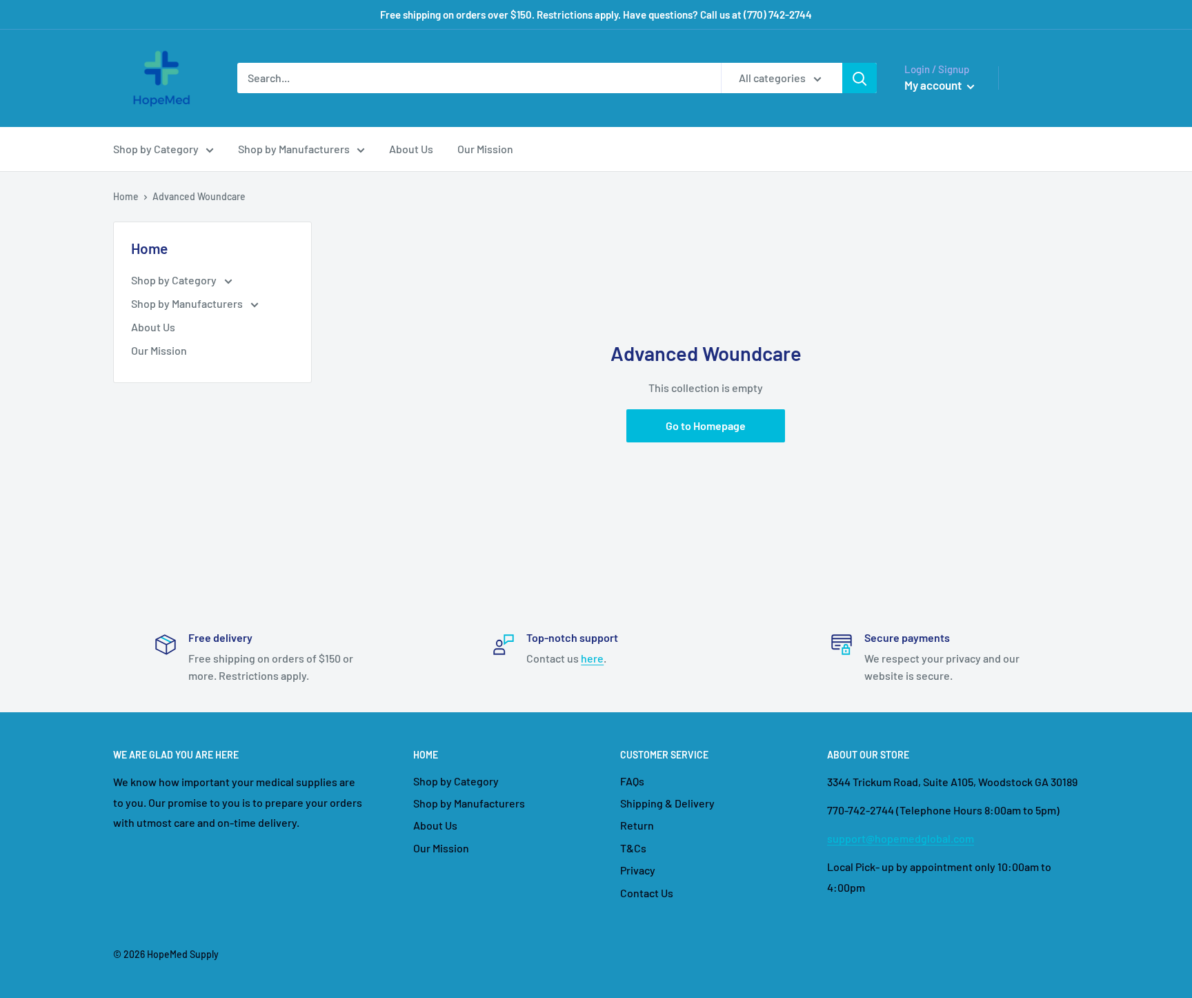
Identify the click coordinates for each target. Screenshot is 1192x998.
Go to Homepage (706, 425)
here (592, 658)
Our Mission (485, 148)
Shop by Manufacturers (294, 148)
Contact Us (646, 892)
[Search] (859, 78)
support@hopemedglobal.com (900, 838)
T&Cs (633, 847)
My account (934, 85)
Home (126, 196)
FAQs (632, 780)
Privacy (637, 870)
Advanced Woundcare (199, 196)
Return (637, 825)
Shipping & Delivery (667, 803)
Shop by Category (156, 148)
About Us (411, 148)
